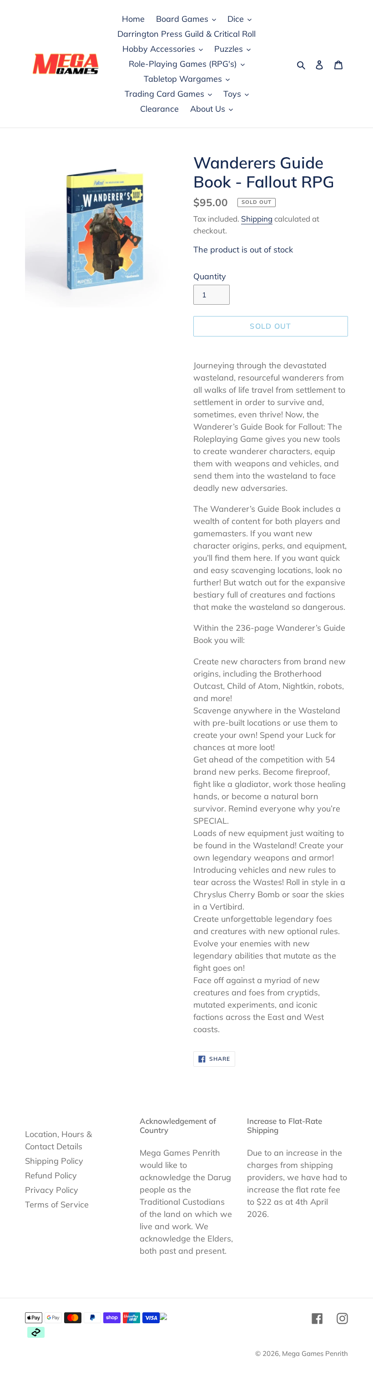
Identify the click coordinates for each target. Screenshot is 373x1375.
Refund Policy (51, 1175)
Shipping (256, 218)
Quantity (209, 276)
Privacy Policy (51, 1190)
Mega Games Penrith (315, 1353)
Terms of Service (57, 1204)
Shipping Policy (54, 1161)
